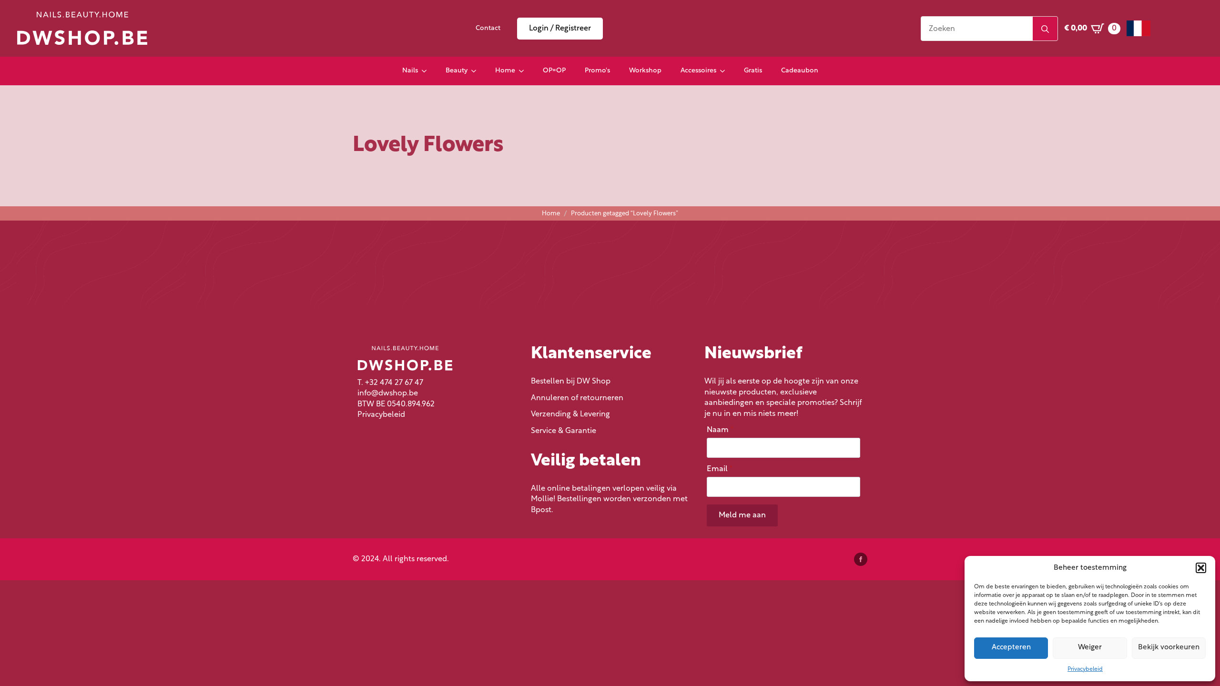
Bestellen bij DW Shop (570, 381)
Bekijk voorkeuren (1169, 647)
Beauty (457, 70)
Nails (410, 70)
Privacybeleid (1085, 669)
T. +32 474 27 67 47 (390, 383)
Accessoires (698, 70)
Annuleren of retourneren (577, 398)
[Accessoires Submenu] (725, 71)
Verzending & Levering (570, 414)
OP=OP (554, 70)
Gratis (753, 70)
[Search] (1045, 29)
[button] (1201, 568)
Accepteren (1011, 647)
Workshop (645, 70)
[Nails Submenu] (427, 71)
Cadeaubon (799, 70)
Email (719, 469)
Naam (720, 430)
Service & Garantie (563, 431)
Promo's (597, 70)
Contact (488, 28)
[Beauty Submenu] (477, 71)
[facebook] (860, 559)
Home (505, 70)
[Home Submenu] (524, 71)
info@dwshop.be (387, 393)
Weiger (1090, 647)
